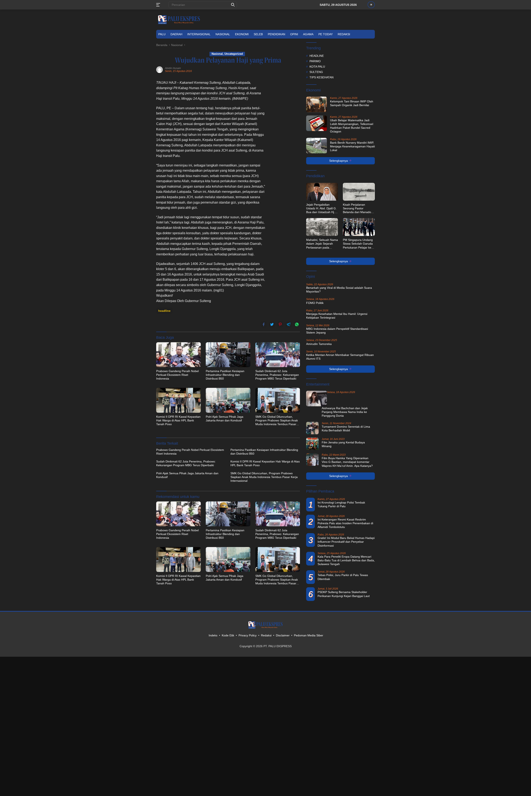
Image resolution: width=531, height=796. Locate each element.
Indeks (213, 635)
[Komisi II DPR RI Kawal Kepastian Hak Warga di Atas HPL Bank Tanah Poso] (178, 400)
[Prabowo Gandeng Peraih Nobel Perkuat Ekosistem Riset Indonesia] (178, 354)
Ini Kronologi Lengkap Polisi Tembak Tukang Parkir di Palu (341, 504)
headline (164, 310)
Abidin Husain (173, 68)
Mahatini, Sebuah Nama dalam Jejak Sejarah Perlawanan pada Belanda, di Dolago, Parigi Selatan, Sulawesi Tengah (322, 243)
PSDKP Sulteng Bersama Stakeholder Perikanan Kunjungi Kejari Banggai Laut (344, 593)
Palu (162, 34)
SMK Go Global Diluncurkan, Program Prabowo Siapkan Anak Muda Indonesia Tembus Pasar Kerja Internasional (276, 420)
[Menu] (159, 4)
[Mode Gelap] (371, 4)
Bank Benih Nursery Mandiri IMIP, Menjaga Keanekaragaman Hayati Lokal (352, 146)
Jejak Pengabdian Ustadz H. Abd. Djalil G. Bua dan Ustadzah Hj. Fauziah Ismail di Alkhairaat (321, 208)
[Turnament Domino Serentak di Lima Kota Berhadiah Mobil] (312, 428)
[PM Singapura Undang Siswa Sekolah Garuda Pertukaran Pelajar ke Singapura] (359, 227)
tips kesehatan (321, 77)
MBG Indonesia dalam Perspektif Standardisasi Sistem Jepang (337, 330)
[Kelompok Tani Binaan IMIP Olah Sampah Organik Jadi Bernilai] (316, 104)
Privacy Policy (248, 635)
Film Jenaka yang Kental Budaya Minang (343, 444)
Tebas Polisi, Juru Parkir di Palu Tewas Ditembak (343, 576)
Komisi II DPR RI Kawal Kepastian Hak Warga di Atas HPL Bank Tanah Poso (178, 420)
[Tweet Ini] (272, 324)
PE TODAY (325, 34)
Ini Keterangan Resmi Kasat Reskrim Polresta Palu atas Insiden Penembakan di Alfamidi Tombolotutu (345, 523)
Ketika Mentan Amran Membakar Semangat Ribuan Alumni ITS (340, 356)
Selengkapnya (339, 160)
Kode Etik (228, 635)
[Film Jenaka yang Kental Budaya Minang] (312, 444)
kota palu (317, 66)
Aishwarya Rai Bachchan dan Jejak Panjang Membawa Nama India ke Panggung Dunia (345, 411)
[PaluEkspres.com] (179, 19)
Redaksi (344, 34)
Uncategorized (233, 53)
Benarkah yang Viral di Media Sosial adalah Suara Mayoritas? (339, 289)
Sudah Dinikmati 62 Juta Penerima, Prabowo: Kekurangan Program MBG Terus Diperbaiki (277, 374)
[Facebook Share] (264, 324)
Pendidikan (276, 34)
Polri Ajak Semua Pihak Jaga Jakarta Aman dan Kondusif (224, 418)
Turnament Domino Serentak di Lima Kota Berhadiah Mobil (346, 428)
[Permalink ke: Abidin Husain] (159, 69)
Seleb (258, 34)
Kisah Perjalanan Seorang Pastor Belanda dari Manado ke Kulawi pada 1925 (357, 208)
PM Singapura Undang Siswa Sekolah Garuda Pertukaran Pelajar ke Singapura (358, 243)
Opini (294, 34)
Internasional (199, 34)
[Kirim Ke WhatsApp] (297, 324)
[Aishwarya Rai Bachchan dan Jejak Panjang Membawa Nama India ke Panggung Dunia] (316, 398)
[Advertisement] (285, 142)
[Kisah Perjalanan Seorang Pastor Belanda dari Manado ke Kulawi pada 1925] (359, 192)
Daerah (176, 34)
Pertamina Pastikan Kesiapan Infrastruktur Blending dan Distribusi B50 (225, 374)
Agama (308, 34)
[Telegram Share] (288, 324)
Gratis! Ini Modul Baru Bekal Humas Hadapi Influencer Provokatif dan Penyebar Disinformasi (346, 541)
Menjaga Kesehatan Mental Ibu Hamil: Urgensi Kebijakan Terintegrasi (336, 315)
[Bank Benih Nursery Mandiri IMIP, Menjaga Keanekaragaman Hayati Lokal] (316, 145)
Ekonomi (242, 34)
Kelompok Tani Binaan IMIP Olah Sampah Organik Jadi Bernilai (351, 103)
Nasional (223, 34)
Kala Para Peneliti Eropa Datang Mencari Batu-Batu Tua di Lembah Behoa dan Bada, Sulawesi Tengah (346, 560)
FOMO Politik (315, 303)
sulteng (316, 72)
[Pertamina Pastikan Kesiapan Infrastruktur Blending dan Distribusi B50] (228, 354)
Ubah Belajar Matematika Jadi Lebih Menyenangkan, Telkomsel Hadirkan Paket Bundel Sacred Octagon (351, 126)
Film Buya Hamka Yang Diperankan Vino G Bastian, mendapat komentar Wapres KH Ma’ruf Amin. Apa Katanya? (347, 461)
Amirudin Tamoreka (319, 344)
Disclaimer (283, 635)
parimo (315, 61)
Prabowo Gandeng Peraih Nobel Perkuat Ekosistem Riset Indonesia (177, 374)
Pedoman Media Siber (308, 635)
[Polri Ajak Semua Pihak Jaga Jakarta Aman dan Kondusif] (228, 400)
